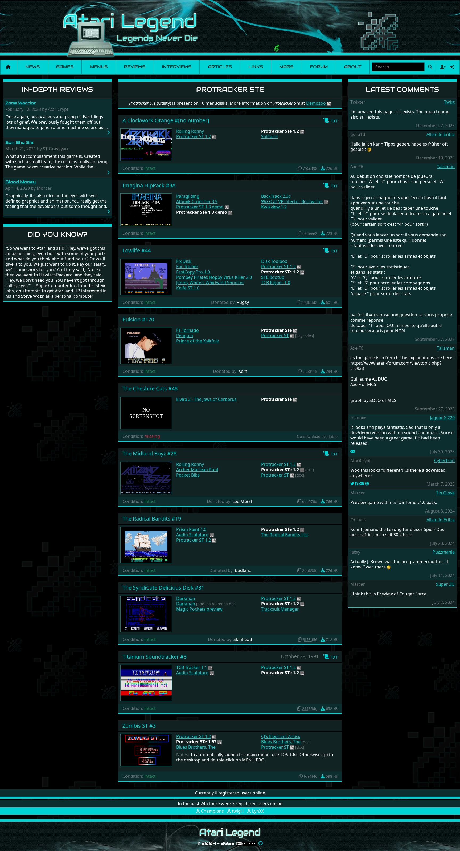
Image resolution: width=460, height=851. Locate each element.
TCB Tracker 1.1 (191, 667)
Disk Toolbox (274, 261)
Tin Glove (445, 493)
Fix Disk (183, 261)
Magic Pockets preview (199, 609)
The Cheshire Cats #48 (150, 388)
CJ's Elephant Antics (280, 736)
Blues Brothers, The (196, 747)
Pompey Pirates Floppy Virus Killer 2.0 (214, 277)
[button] (330, 120)
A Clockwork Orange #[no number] (165, 120)
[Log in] (452, 67)
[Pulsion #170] (146, 345)
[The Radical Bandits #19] (146, 544)
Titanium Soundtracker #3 (154, 656)
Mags (286, 67)
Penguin (184, 335)
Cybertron (444, 460)
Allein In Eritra (440, 134)
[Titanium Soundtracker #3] (146, 682)
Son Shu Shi (19, 142)
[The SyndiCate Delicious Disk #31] (146, 613)
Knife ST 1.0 (187, 288)
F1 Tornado (187, 330)
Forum (319, 67)
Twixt (449, 102)
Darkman (185, 598)
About (353, 67)
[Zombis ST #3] (146, 749)
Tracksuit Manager (280, 609)
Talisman (446, 167)
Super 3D (445, 584)
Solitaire (269, 136)
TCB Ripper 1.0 (275, 282)
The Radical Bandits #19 (151, 518)
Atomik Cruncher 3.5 (196, 201)
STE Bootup (272, 277)
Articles (220, 67)
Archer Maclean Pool (197, 470)
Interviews (176, 67)
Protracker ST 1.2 (193, 136)
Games (64, 67)
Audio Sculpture (192, 534)
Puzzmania (444, 552)
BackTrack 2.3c (276, 196)
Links (255, 67)
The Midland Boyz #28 (149, 453)
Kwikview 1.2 (274, 206)
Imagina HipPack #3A (149, 185)
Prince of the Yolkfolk (197, 341)
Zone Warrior (20, 103)
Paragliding (187, 196)
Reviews (134, 67)
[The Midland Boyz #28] (146, 477)
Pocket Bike (188, 475)
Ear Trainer (187, 266)
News (32, 67)
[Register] (442, 67)
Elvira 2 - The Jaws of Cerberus (206, 399)
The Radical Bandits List (284, 534)
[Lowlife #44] (146, 276)
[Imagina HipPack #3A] (146, 209)
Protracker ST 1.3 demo (200, 206)
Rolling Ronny (190, 131)
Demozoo (316, 103)
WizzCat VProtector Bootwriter (292, 201)
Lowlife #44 (136, 250)
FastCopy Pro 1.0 (193, 272)
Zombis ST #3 (139, 725)
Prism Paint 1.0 (191, 529)
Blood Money (20, 181)
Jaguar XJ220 (442, 418)
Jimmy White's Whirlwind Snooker (210, 282)
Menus (99, 67)
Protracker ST (275, 335)
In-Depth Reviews (57, 89)
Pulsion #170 (138, 319)
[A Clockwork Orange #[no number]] (146, 144)
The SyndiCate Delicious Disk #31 (163, 587)
